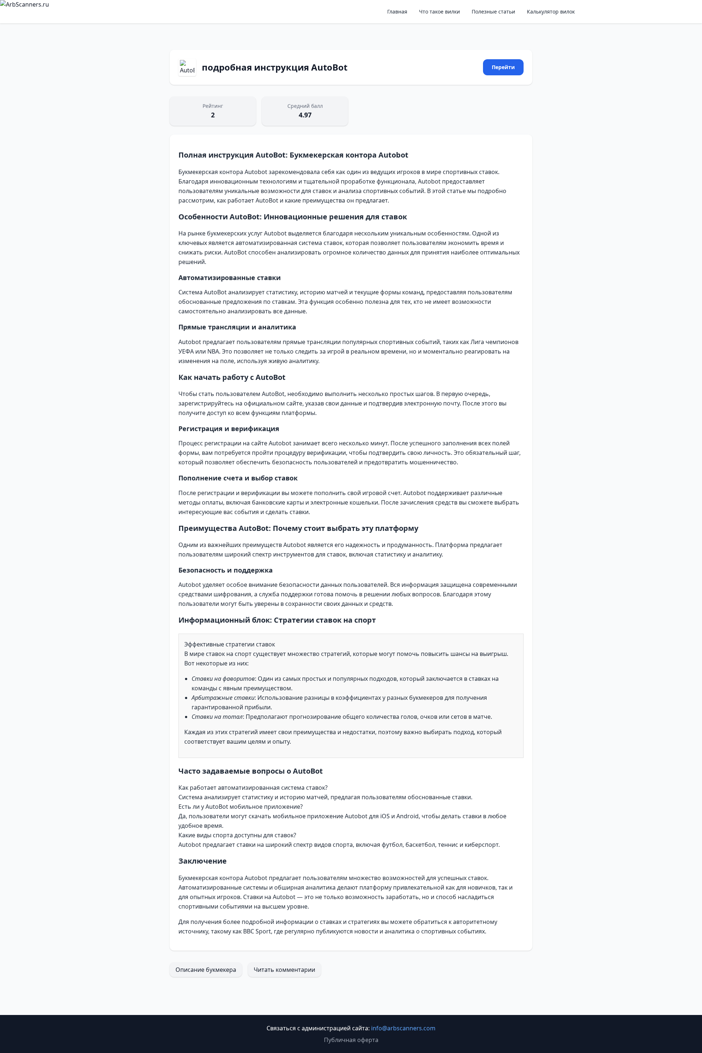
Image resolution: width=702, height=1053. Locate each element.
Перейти (503, 67)
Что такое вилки (439, 11)
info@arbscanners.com (403, 1028)
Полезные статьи (493, 11)
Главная (397, 11)
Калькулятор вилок (551, 11)
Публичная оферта (351, 1040)
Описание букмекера (206, 970)
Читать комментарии (284, 970)
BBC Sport (257, 931)
